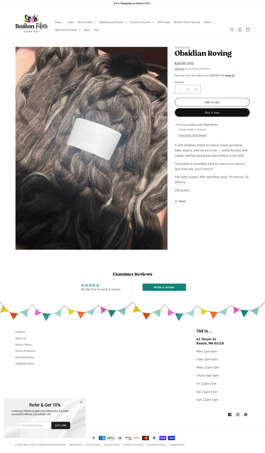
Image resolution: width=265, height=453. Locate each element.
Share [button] (182, 201)
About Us (20, 338)
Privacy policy (93, 445)
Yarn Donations (24, 357)
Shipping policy (177, 445)
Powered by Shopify (56, 445)
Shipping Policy (24, 363)
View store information (192, 135)
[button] (59, 22)
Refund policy (76, 445)
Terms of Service (25, 350)
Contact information (133, 445)
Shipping (179, 68)
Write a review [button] (164, 287)
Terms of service (112, 445)
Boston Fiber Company (35, 445)
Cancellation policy (156, 445)
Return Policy (23, 344)
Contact (20, 331)
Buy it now (212, 112)
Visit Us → (204, 331)
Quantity (179, 82)
